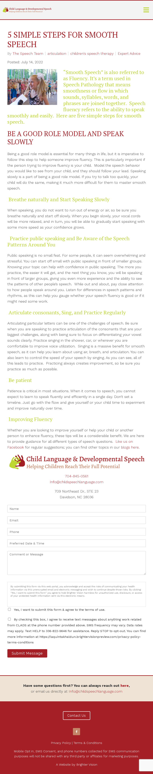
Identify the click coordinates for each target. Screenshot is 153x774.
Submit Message (27, 653)
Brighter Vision (86, 764)
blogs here (130, 447)
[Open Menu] (146, 10)
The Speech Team (28, 53)
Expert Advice (129, 53)
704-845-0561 (76, 476)
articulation (56, 53)
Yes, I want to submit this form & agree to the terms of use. (59, 610)
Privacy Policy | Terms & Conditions (76, 743)
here (125, 685)
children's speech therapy (92, 53)
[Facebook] (76, 731)
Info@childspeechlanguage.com (76, 482)
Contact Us (76, 715)
